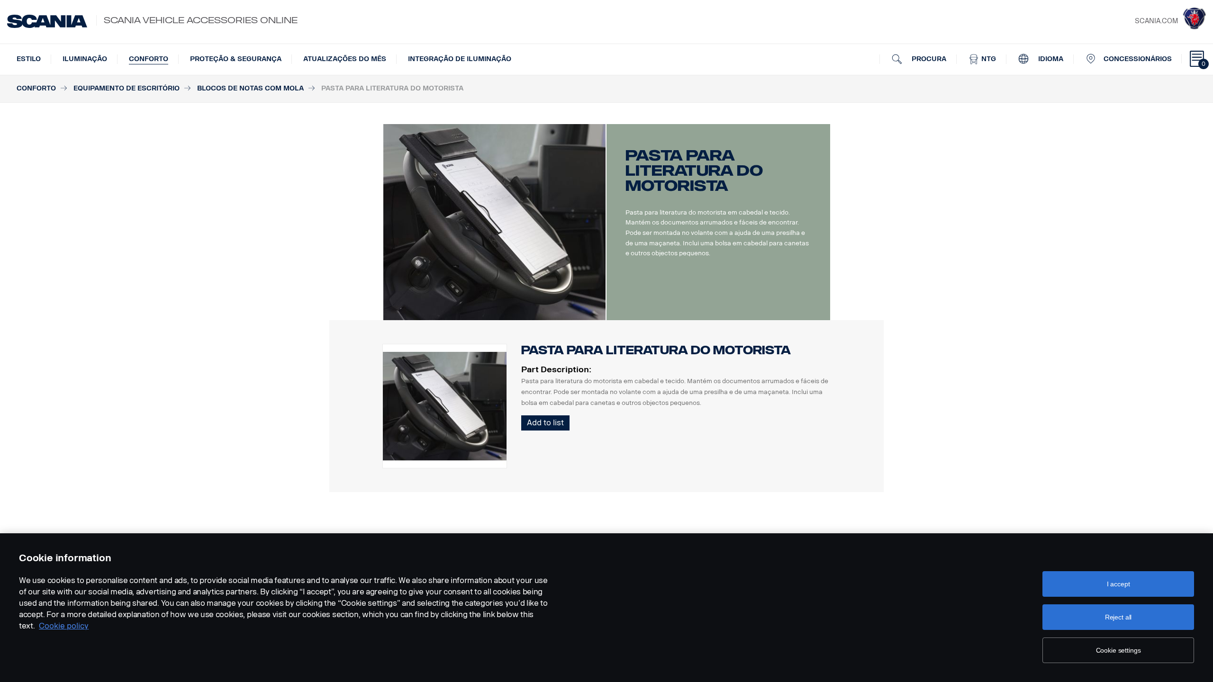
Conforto (148, 59)
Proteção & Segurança (235, 59)
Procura (928, 59)
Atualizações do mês (344, 59)
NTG (987, 59)
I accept (1118, 584)
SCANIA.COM (1156, 21)
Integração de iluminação (459, 59)
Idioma (1049, 59)
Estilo (29, 59)
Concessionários (1138, 59)
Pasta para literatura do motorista (656, 350)
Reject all (1118, 617)
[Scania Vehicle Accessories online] (47, 21)
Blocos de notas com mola (250, 88)
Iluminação (85, 59)
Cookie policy (64, 625)
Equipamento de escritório (126, 88)
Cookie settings (1118, 650)
